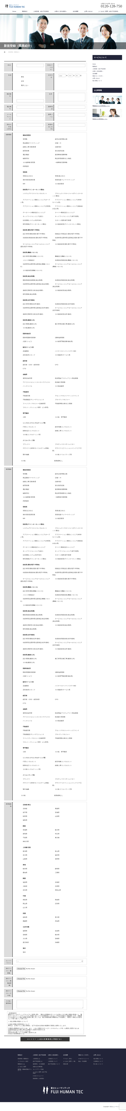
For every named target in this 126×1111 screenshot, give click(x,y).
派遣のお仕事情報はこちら (100, 119)
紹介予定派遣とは (37, 1061)
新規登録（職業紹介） (24, 1058)
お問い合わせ (88, 11)
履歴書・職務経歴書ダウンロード (25, 1070)
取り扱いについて (98, 1064)
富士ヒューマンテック (116, 1106)
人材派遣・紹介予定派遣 (41, 11)
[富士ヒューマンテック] (15, 6)
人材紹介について (52, 1058)
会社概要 (75, 11)
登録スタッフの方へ (98, 76)
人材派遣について (52, 1061)
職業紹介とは (21, 1064)
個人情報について (97, 80)
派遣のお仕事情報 (37, 1066)
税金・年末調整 (82, 1061)
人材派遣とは (36, 1058)
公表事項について (98, 1061)
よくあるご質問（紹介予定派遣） (108, 11)
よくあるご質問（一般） (69, 1061)
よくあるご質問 (22, 1066)
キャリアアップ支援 (38, 1069)
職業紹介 (25, 11)
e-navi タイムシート (38, 1075)
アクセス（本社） (68, 1058)
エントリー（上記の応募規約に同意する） (45, 1039)
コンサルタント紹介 (23, 1061)
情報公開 (65, 1064)
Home (14, 11)
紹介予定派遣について (54, 1064)
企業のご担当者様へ (61, 11)
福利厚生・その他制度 (39, 1064)
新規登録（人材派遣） (39, 1078)
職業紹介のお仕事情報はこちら (101, 106)
